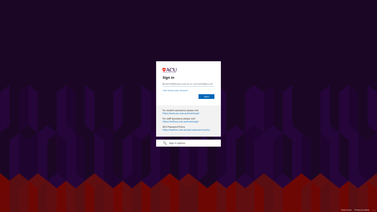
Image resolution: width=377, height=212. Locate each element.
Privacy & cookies (361, 210)
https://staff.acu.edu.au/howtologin (181, 121)
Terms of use (346, 210)
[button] (188, 143)
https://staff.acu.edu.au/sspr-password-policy (186, 129)
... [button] (374, 209)
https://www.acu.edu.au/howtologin (181, 113)
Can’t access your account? (175, 90)
